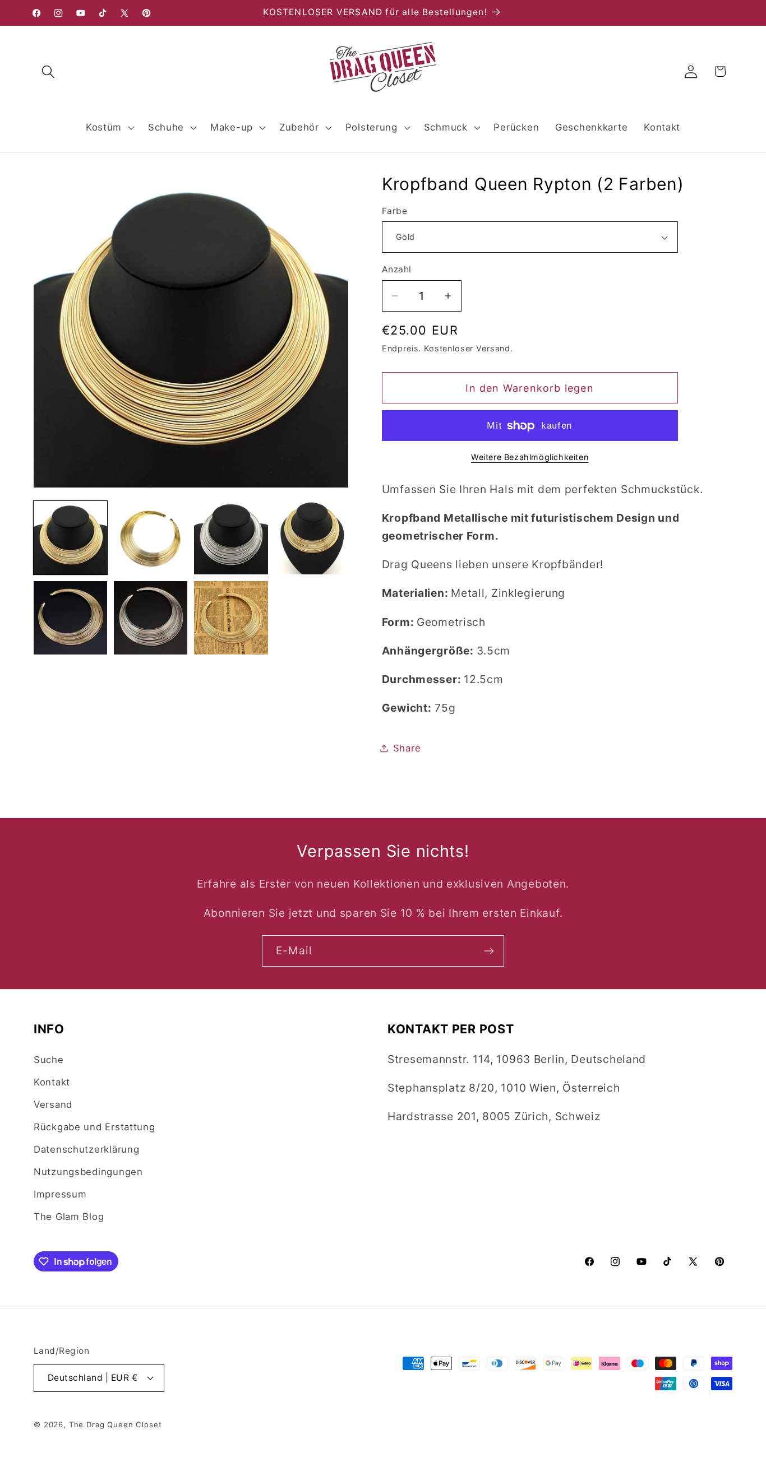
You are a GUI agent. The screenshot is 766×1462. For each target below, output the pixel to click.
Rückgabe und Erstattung (94, 1127)
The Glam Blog (69, 1216)
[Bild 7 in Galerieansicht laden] (230, 618)
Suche (49, 1059)
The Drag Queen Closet (115, 1424)
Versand (53, 1104)
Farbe (394, 211)
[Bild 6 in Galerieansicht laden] (150, 618)
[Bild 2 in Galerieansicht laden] (150, 537)
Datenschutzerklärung (86, 1149)
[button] (48, 71)
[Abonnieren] (489, 951)
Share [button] (407, 748)
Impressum (60, 1194)
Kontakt (52, 1082)
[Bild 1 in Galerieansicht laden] (70, 537)
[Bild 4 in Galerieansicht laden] (311, 537)
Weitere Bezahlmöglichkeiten (529, 457)
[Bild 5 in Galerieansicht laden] (70, 618)
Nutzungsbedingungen (88, 1171)
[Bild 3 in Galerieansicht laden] (230, 537)
